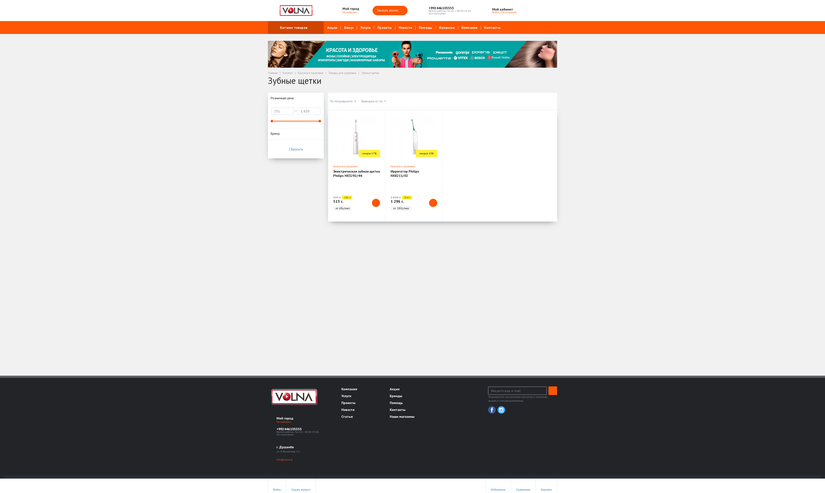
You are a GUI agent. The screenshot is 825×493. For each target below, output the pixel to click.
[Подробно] (551, 101)
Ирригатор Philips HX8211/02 (405, 173)
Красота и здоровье (345, 166)
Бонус (349, 27)
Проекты (384, 27)
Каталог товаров (293, 27)
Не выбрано (350, 12)
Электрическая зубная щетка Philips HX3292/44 (356, 173)
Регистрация (508, 12)
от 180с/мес (401, 208)
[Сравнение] (540, 10)
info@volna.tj (285, 459)
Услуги (366, 27)
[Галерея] (541, 101)
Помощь (425, 27)
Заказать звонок (388, 10)
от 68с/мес (343, 208)
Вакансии (447, 27)
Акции (332, 27)
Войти (495, 12)
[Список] (530, 101)
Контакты (492, 27)
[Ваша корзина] (550, 10)
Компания (469, 27)
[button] (450, 8)
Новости (405, 27)
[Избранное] (530, 10)
